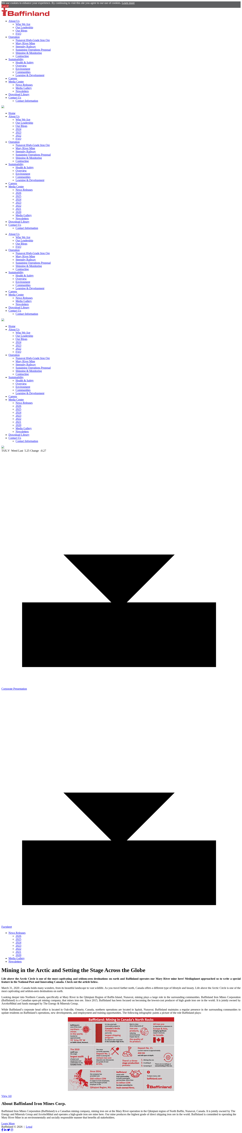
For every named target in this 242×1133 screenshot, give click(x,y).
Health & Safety (25, 62)
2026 (18, 192)
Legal (29, 1126)
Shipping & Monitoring (29, 52)
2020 (18, 212)
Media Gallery (24, 88)
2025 (18, 196)
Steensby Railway (26, 46)
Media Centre (16, 81)
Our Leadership (24, 27)
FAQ (18, 33)
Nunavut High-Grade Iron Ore (33, 40)
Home (12, 113)
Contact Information (27, 100)
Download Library (19, 94)
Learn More (8, 1123)
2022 (18, 135)
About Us (14, 21)
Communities (23, 72)
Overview (21, 65)
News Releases (24, 84)
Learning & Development (30, 75)
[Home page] (25, 14)
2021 (18, 208)
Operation (14, 36)
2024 (18, 129)
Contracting (22, 56)
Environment (23, 68)
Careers (13, 78)
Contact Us (15, 97)
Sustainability (16, 59)
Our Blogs (21, 30)
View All (6, 1096)
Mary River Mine (25, 43)
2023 (18, 132)
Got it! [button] (5, 6)
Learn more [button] (128, 2)
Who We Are (23, 24)
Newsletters (22, 91)
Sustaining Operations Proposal (33, 49)
